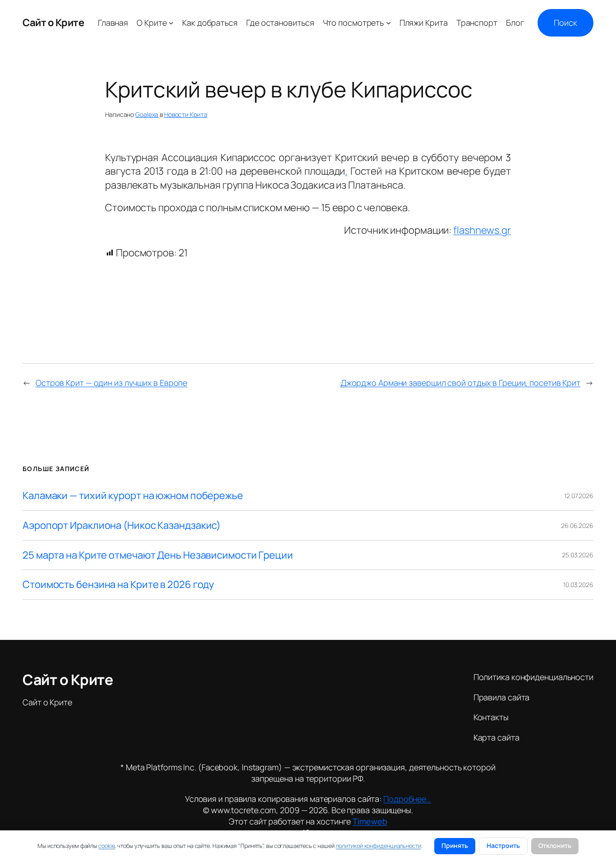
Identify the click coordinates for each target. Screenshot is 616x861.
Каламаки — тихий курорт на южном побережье (133, 495)
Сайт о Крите (53, 22)
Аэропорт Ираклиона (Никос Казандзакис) (122, 525)
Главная (113, 22)
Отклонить (554, 845)
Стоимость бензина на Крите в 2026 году (118, 584)
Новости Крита (185, 114)
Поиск (565, 22)
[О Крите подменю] (171, 22)
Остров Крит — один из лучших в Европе (111, 382)
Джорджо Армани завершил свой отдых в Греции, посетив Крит (460, 382)
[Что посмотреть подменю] (388, 22)
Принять (454, 845)
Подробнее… (407, 798)
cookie (106, 846)
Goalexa (146, 114)
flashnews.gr (482, 230)
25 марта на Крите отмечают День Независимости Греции (158, 555)
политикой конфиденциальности (378, 846)
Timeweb (370, 821)
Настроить (503, 845)
